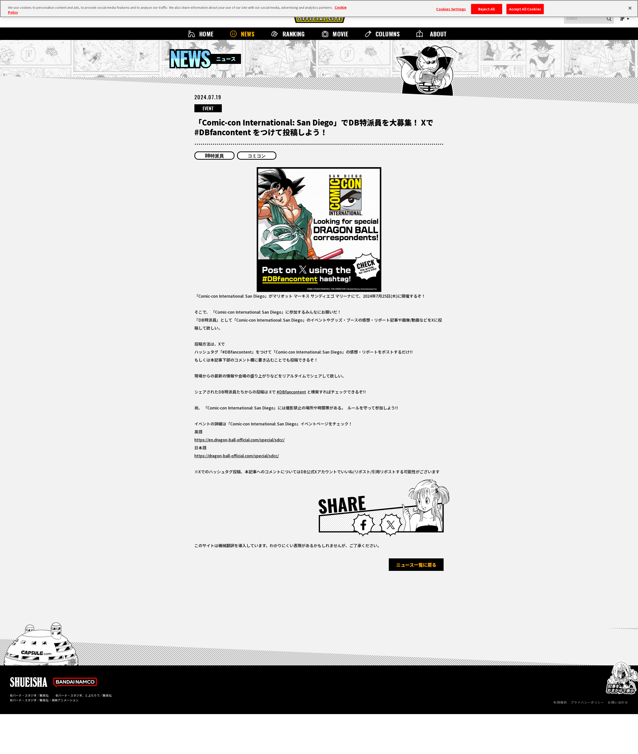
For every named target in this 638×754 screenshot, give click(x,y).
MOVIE (340, 33)
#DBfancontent (291, 392)
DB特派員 (214, 155)
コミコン (257, 155)
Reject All (486, 8)
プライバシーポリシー (587, 702)
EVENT (208, 108)
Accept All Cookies (525, 8)
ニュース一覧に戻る (416, 564)
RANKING (294, 33)
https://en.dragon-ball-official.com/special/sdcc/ (239, 440)
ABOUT (438, 33)
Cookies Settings (451, 8)
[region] (319, 8)
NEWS (247, 33)
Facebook (363, 524)
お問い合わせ (618, 702)
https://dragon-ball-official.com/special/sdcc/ (236, 456)
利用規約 (560, 702)
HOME (206, 33)
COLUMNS (388, 33)
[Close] (630, 7)
